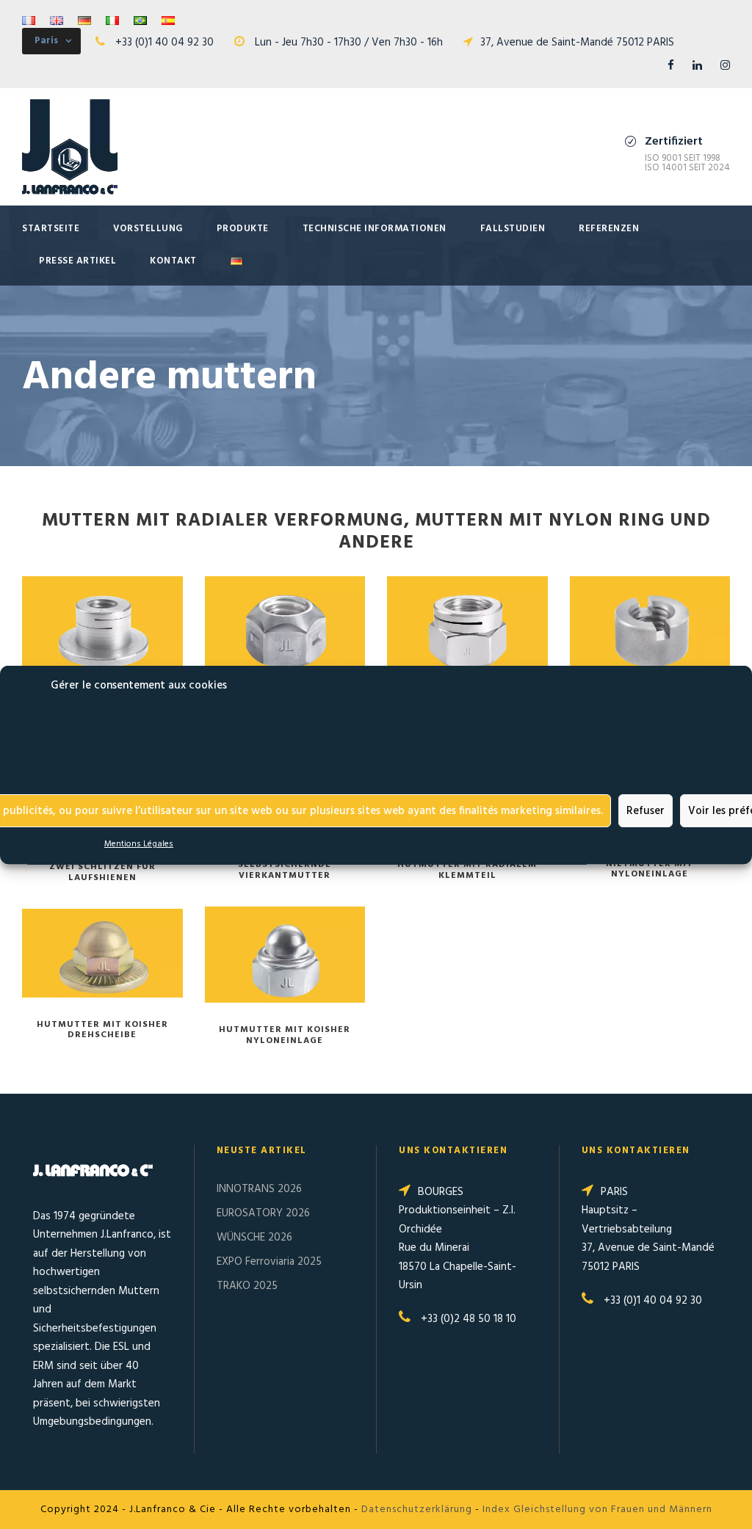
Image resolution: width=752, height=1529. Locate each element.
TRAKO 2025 (247, 1286)
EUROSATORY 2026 (263, 1213)
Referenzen (609, 228)
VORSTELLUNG (148, 228)
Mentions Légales (138, 844)
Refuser (645, 810)
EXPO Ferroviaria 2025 (269, 1262)
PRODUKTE (243, 228)
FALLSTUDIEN (513, 228)
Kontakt (173, 261)
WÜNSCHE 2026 (254, 1237)
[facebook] (671, 66)
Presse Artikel (77, 261)
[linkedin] (697, 66)
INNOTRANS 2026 (259, 1189)
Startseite (50, 228)
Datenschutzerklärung (416, 1509)
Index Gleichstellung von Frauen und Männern (597, 1509)
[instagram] (725, 66)
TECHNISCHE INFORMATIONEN (374, 228)
